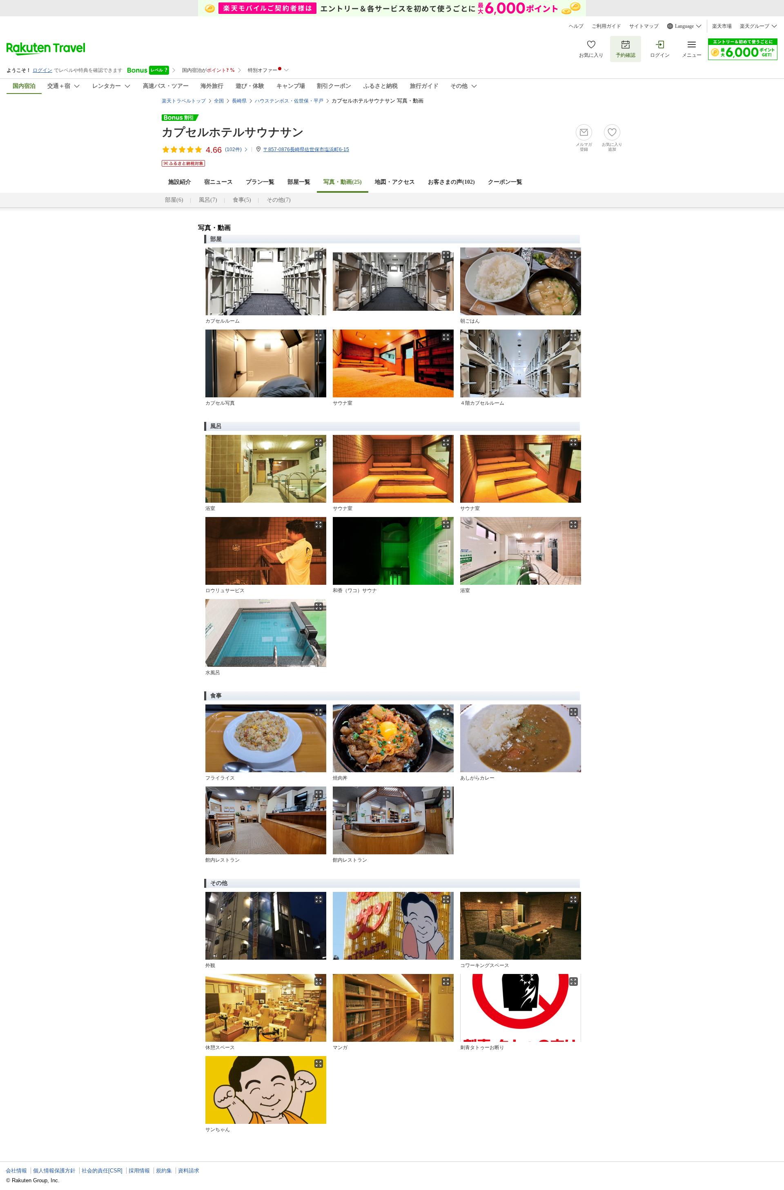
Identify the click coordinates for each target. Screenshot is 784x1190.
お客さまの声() (451, 182)
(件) (233, 149)
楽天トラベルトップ (184, 101)
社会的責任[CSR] (102, 1171)
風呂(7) (208, 200)
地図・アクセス (395, 182)
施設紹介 (179, 182)
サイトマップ (644, 26)
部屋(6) (174, 200)
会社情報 (16, 1171)
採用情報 (139, 1171)
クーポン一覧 (505, 182)
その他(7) (279, 200)
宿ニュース (218, 182)
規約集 (164, 1171)
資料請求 (188, 1171)
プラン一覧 (260, 182)
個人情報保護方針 (54, 1171)
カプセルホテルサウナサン (233, 132)
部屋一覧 (298, 182)
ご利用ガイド (606, 26)
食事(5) (242, 200)
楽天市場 (722, 26)
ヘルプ (576, 26)
